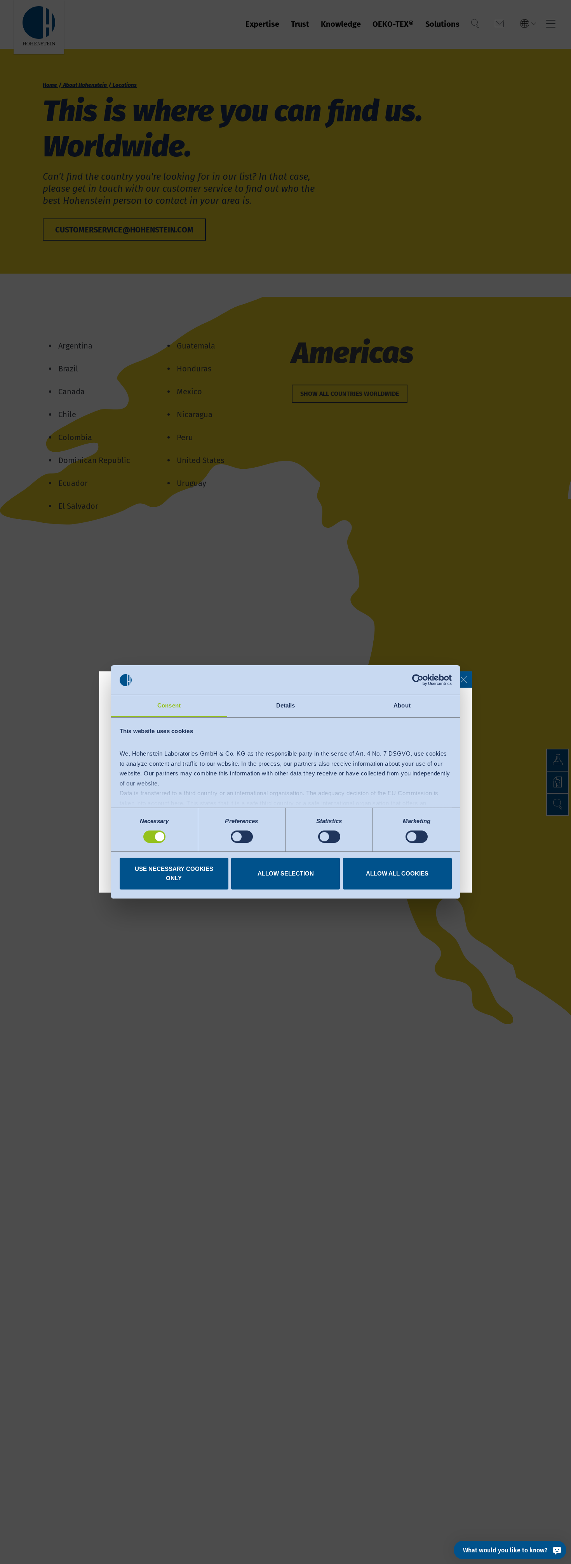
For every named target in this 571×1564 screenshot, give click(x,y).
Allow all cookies (397, 873)
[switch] (242, 837)
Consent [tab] (169, 705)
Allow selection (286, 873)
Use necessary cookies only (174, 874)
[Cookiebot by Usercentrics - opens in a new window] (418, 680)
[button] (464, 679)
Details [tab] (285, 705)
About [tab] (402, 705)
